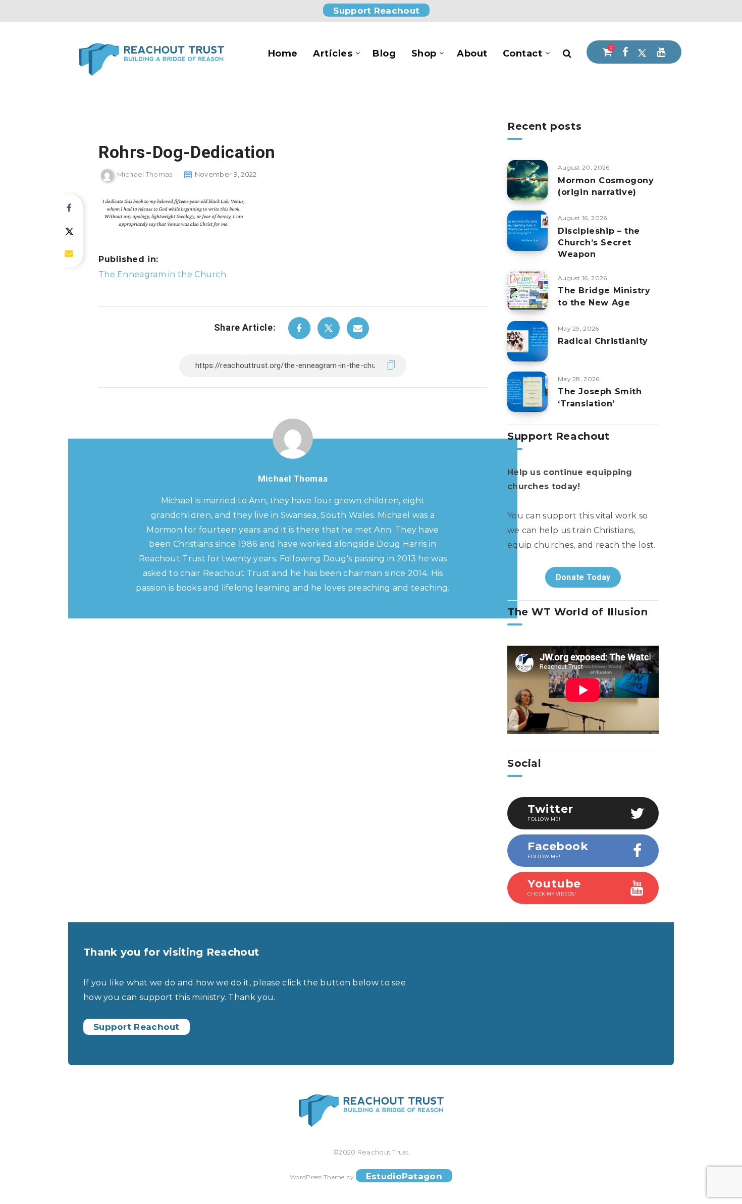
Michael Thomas (293, 479)
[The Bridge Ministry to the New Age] (527, 291)
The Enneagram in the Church (162, 274)
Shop (424, 53)
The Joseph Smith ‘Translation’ (600, 397)
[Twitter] (642, 52)
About (472, 53)
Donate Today (583, 577)
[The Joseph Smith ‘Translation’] (527, 392)
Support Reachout (376, 11)
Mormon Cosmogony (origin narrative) (606, 186)
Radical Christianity (603, 341)
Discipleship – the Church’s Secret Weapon (599, 242)
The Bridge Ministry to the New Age (604, 296)
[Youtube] (661, 52)
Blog (384, 53)
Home (283, 53)
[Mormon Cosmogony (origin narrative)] (527, 180)
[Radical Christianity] (527, 341)
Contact (523, 53)
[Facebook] (625, 52)
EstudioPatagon (404, 1176)
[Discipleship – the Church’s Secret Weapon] (527, 231)
